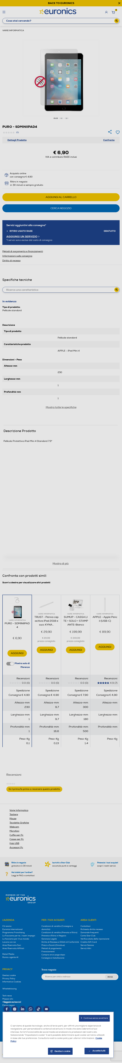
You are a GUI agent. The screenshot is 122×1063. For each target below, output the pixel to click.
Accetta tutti (98, 1051)
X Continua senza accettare (94, 1018)
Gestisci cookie (62, 1051)
